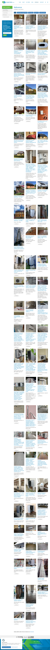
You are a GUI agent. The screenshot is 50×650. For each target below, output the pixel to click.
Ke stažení (28, 2)
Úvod (20, 2)
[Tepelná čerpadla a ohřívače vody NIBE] (19, 637)
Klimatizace (36, 12)
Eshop (23, 2)
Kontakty (42, 2)
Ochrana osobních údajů (38, 644)
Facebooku (32, 631)
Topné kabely (31, 12)
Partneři (35, 645)
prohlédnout (16, 35)
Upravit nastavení (14, 647)
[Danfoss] (26, 637)
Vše (15, 12)
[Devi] (31, 637)
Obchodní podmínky (37, 643)
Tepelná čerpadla (42, 12)
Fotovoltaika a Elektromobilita (22, 12)
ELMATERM (10, 2)
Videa (32, 2)
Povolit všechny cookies (6, 647)
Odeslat (5, 35)
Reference (37, 2)
